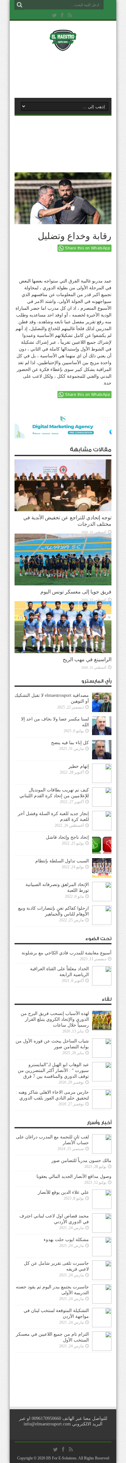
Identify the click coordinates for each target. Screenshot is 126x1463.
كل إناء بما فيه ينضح (70, 742)
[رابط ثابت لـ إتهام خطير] (101, 781)
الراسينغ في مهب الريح (87, 659)
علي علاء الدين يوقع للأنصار (63, 1192)
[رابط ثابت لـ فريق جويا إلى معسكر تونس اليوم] (63, 584)
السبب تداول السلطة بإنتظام (62, 860)
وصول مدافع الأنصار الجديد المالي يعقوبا (74, 1176)
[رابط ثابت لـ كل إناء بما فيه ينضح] (101, 757)
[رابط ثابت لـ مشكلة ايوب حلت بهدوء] (101, 1254)
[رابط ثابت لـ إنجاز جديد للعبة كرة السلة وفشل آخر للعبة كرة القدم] (101, 828)
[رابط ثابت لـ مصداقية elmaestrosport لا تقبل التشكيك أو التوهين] (101, 710)
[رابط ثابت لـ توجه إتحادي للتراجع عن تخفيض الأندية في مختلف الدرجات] (63, 509)
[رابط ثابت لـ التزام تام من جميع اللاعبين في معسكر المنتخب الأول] (101, 1349)
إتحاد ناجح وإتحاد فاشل (67, 837)
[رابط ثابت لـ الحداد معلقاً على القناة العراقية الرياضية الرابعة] (101, 984)
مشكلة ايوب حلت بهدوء (66, 1239)
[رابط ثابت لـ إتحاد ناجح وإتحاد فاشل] (101, 852)
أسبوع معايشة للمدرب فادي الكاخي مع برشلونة (64, 952)
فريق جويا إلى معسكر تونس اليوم (75, 592)
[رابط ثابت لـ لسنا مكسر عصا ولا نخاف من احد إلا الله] (101, 734)
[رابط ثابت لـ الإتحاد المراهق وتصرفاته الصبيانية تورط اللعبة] (101, 899)
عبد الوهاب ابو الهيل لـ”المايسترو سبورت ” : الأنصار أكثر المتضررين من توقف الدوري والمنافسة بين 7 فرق (53, 1070)
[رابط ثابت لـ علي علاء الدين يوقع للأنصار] (101, 1207)
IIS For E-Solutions (61, 1458)
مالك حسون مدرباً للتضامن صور (81, 1160)
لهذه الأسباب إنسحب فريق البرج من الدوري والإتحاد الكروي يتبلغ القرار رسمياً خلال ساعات (55, 1019)
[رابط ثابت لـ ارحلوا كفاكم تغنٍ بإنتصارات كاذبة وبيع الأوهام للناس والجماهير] (101, 923)
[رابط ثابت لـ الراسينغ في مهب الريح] (63, 651)
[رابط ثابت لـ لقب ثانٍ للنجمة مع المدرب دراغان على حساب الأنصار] (101, 1152)
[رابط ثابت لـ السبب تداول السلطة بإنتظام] (101, 876)
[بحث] (19, 5)
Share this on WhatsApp (87, 248)
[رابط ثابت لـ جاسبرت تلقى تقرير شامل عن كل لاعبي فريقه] (101, 1278)
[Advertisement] (66, 73)
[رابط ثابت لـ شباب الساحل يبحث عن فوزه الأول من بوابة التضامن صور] (101, 1056)
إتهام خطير (78, 766)
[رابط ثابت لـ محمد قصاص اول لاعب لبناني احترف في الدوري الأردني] (101, 1231)
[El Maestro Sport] (63, 46)
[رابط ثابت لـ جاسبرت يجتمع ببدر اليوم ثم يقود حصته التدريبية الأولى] (101, 1302)
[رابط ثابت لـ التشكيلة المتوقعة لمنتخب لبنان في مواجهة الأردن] (101, 1325)
